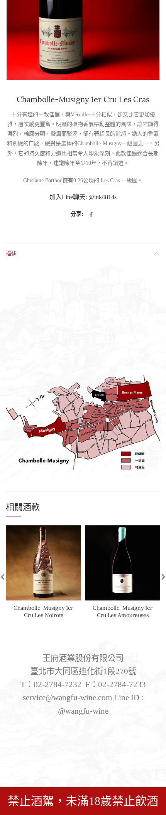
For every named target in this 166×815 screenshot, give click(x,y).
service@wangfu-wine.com (67, 697)
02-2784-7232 (57, 684)
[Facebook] (91, 215)
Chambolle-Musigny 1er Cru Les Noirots (43, 611)
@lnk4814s (102, 197)
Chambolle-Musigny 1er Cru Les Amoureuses (122, 611)
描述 (11, 253)
